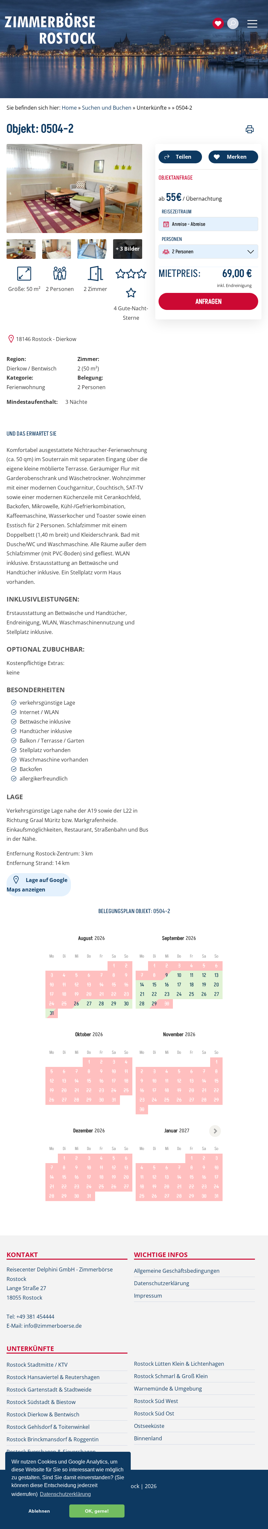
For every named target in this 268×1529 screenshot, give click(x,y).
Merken (237, 156)
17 (179, 984)
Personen (172, 239)
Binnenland (148, 1438)
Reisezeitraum (177, 211)
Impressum (148, 1295)
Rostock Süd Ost (154, 1413)
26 (76, 1003)
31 (52, 1013)
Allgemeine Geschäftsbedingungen (177, 1270)
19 (204, 984)
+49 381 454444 (35, 1316)
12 (204, 975)
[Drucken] (249, 131)
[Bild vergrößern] (74, 231)
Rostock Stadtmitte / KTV (37, 1364)
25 (191, 994)
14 (142, 984)
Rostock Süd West (156, 1401)
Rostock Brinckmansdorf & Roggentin (53, 1439)
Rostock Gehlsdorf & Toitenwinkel (48, 1426)
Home (69, 107)
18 (192, 984)
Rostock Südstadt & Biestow (41, 1402)
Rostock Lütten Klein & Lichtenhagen (179, 1363)
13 (216, 975)
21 (142, 994)
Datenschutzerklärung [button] (65, 1494)
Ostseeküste (149, 1426)
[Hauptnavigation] (252, 24)
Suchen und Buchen (106, 107)
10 (179, 975)
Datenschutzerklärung (161, 1283)
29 (113, 1003)
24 (179, 994)
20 (216, 984)
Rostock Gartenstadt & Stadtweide (49, 1389)
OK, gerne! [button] (97, 1511)
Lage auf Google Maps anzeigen (37, 884)
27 (89, 1003)
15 (154, 984)
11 (191, 975)
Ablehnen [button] (39, 1511)
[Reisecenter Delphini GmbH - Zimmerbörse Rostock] (57, 27)
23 (166, 994)
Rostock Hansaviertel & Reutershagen (53, 1377)
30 (126, 1003)
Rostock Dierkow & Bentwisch (43, 1414)
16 (167, 984)
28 (101, 1003)
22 (154, 994)
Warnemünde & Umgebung (168, 1388)
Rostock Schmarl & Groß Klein (171, 1376)
